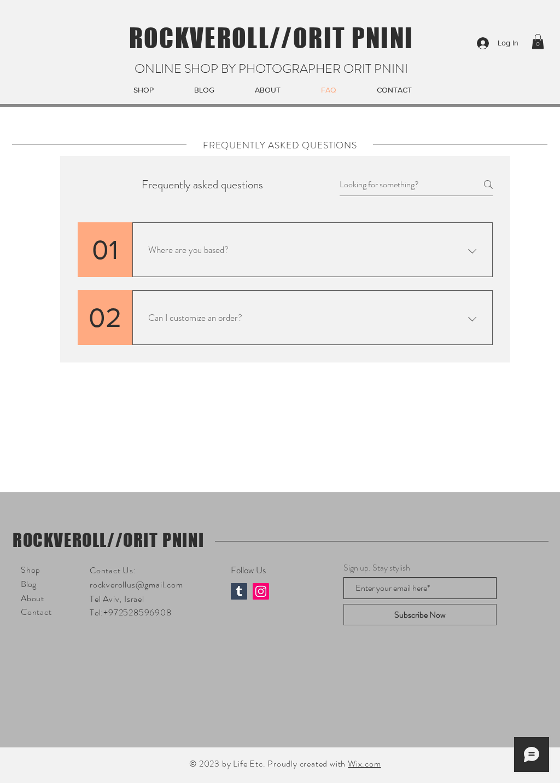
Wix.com (364, 763)
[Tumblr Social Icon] (239, 591)
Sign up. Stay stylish (376, 567)
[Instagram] (261, 591)
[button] (538, 41)
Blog (28, 584)
